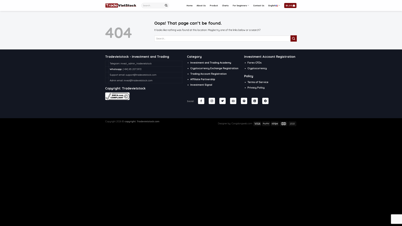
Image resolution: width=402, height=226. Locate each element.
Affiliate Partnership (202, 79)
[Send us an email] (233, 101)
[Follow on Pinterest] (244, 101)
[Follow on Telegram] (265, 101)
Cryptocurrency (257, 68)
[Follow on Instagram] (212, 101)
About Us (201, 5)
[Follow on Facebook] (201, 101)
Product (214, 5)
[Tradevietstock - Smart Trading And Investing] (121, 5)
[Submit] (166, 5)
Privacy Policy (256, 87)
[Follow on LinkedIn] (254, 101)
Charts (225, 5)
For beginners (240, 5)
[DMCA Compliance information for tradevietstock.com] (117, 95)
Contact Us (258, 5)
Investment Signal (201, 84)
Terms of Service (257, 82)
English (271, 5)
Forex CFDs (254, 62)
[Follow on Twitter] (222, 101)
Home (190, 5)
